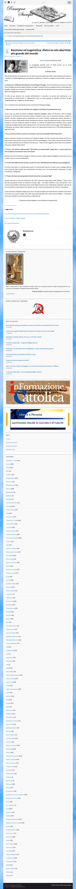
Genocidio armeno (11, 626)
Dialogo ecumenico (11, 562)
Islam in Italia (10, 682)
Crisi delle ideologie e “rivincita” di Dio (57, 43)
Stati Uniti (9, 837)
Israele (8, 685)
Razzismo (8, 777)
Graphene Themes (20, 886)
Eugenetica (19, 56)
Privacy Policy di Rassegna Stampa (14, 29)
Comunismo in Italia (11, 520)
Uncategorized (10, 861)
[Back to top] (72, 885)
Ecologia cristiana (11, 583)
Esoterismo (9, 594)
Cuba (7, 545)
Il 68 (7, 647)
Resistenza (9, 784)
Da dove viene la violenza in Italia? (17, 360)
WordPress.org (10, 449)
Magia (7, 706)
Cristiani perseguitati (12, 538)
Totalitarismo (10, 858)
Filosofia (8, 619)
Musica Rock (9, 724)
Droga (8, 576)
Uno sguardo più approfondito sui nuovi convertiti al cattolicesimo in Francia (32, 325)
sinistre (8, 826)
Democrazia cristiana (12, 552)
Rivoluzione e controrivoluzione (15, 794)
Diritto (8, 566)
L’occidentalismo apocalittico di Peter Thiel (21, 354)
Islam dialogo (10, 671)
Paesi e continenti (11, 745)
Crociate (8, 541)
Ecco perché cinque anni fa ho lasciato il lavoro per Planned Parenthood (27, 214)
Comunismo (9, 517)
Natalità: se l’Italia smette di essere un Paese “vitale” (24, 337)
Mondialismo (9, 717)
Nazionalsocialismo (11, 728)
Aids (7, 471)
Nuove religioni (10, 735)
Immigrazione (10, 650)
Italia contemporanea (12, 689)
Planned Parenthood (13, 223)
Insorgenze (9, 661)
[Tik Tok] (9, 2)
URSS (7, 865)
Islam (7, 668)
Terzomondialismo (11, 854)
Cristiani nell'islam (11, 534)
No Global (9, 731)
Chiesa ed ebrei (10, 510)
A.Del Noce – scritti (11, 460)
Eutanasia (9, 605)
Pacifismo (9, 742)
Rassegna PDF (30, 29)
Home (6, 25)
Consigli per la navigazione (25, 25)
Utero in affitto (10, 868)
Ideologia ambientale (12, 636)
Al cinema (9, 474)
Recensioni (9, 780)
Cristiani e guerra (11, 531)
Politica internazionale (12, 756)
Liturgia (8, 703)
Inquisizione (9, 657)
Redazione (8, 56)
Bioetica (8, 488)
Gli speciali (39, 25)
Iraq (7, 664)
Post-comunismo (11, 763)
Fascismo (8, 615)
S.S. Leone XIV (10, 805)
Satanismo (9, 812)
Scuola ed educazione (12, 819)
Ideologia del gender (12, 640)
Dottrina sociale (10, 573)
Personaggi (9, 749)
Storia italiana (10, 844)
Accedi (8, 439)
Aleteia (42, 60)
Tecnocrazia (9, 847)
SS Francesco (10, 833)
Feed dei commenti (11, 446)
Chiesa (8, 506)
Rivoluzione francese (12, 798)
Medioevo (9, 714)
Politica (8, 752)
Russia (8, 801)
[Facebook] (11, 2)
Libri (7, 699)
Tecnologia (9, 851)
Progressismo (10, 766)
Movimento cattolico (12, 721)
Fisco (7, 622)
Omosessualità (10, 738)
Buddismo (9, 495)
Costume (8, 527)
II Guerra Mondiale (11, 643)
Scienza (8, 816)
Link (57, 25)
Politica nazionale (11, 759)
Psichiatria (9, 770)
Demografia (9, 555)
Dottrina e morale (11, 569)
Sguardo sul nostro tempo (13, 823)
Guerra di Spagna (11, 633)
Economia (9, 587)
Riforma (8, 787)
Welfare (8, 875)
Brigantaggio (9, 492)
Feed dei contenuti (11, 442)
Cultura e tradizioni (11, 548)
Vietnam (8, 872)
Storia (7, 840)
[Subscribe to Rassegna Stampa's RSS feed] (5, 2)
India (7, 654)
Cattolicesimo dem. (11, 503)
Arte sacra (9, 481)
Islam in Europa (10, 678)
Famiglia (8, 612)
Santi (7, 808)
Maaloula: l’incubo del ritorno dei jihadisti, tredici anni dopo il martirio (30, 348)
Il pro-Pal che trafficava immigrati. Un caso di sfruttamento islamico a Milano (32, 366)
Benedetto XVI (10, 485)
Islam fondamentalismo (12, 675)
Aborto (14, 56)
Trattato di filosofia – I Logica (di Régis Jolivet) (21, 343)
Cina (7, 513)
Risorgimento (10, 791)
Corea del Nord (10, 524)
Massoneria (9, 710)
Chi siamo (12, 25)
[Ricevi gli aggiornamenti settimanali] (14, 2)
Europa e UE (9, 601)
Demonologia (10, 559)
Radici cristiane (10, 773)
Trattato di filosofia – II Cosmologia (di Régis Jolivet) (24, 372)
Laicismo (8, 696)
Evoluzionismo (10, 608)
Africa (7, 467)
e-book (8, 580)
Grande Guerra (10, 629)
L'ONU (8, 692)
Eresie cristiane (10, 590)
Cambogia (9, 499)
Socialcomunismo (11, 830)
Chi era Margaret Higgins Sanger (15, 218)
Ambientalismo (10, 478)
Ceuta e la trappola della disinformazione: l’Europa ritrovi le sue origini (30, 331)
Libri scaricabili (49, 25)
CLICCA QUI (10, 293)
